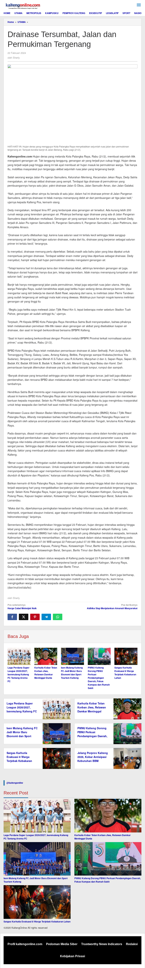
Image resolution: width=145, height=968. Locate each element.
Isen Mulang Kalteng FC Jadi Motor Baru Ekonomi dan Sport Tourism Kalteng (72, 672)
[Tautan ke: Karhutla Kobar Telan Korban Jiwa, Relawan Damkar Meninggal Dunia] (107, 815)
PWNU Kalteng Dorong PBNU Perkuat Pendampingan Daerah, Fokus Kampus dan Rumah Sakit (99, 678)
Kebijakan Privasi (72, 956)
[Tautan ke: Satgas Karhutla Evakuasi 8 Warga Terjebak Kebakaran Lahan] (37, 902)
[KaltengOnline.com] (23, 5)
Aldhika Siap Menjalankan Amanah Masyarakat (112, 606)
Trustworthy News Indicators (101, 944)
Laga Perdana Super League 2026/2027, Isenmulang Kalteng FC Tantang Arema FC (18, 674)
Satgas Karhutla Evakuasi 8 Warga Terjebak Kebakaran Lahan (125, 672)
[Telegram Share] (46, 617)
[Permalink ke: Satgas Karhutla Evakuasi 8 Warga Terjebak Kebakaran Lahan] (125, 656)
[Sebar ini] (12, 617)
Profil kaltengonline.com (25, 944)
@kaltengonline (14, 782)
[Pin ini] (35, 617)
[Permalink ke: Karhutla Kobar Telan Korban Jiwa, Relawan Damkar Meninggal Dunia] (45, 656)
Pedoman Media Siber (61, 944)
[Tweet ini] (23, 617)
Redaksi (132, 944)
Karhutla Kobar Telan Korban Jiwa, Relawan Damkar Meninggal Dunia (45, 672)
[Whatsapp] (57, 617)
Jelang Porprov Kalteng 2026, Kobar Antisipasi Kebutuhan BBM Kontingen (92, 759)
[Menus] (138, 5)
